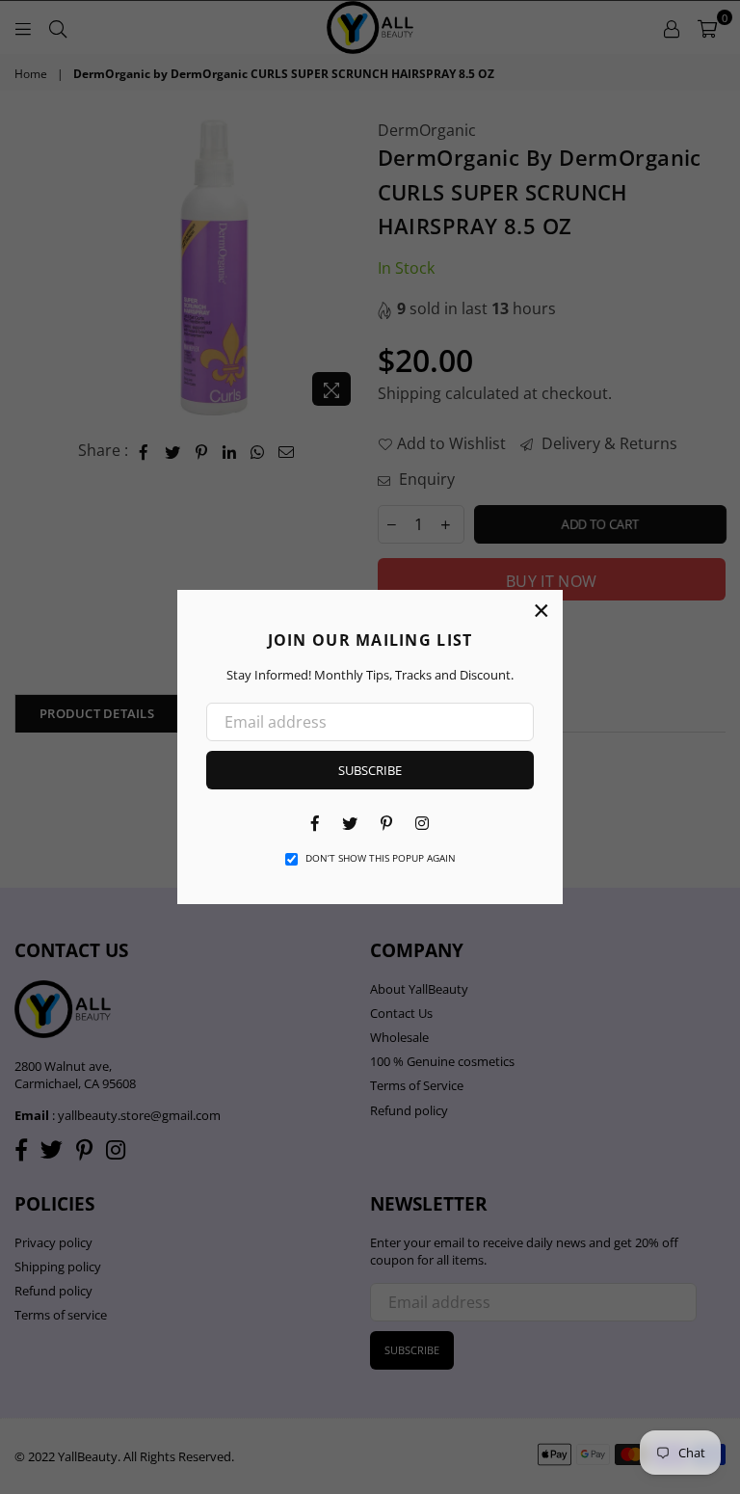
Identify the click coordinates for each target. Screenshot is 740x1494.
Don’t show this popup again (380, 858)
